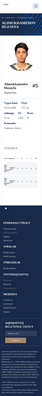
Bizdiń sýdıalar (9, 268)
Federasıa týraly (9, 229)
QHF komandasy (10, 233)
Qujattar (6, 236)
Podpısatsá (15, 340)
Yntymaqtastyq (9, 288)
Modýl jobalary (9, 256)
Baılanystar (8, 240)
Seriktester (7, 280)
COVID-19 (7, 300)
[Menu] (36, 6)
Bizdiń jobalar (9, 252)
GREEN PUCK (9, 308)
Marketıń (7, 284)
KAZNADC (8, 304)
